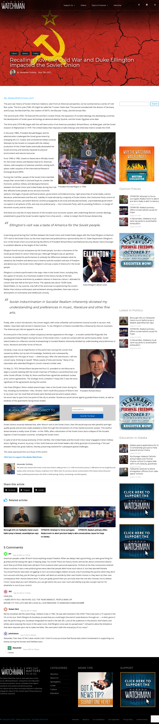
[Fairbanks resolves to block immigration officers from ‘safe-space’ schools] (123, 472)
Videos (83, 5)
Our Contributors (99, 719)
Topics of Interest (99, 5)
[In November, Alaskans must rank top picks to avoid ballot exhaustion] (123, 222)
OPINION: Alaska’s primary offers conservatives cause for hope (143, 209)
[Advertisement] (136, 126)
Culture (14, 53)
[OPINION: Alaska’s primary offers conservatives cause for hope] (123, 211)
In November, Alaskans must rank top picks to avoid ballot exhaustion (143, 221)
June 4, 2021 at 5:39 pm (31, 649)
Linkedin (40, 490)
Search (155, 104)
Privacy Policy (128, 719)
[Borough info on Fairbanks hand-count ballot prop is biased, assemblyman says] (123, 321)
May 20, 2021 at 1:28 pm (29, 610)
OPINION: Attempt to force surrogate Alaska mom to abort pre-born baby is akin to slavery (144, 198)
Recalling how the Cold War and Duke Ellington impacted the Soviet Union (72, 62)
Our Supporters (113, 719)
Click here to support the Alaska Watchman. (23, 457)
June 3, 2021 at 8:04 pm (28, 635)
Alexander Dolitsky (25, 464)
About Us (86, 719)
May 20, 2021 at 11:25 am (21, 555)
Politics (36, 53)
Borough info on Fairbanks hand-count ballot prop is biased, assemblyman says (142, 320)
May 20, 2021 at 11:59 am (22, 593)
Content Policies (142, 719)
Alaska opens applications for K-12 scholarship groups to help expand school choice (144, 447)
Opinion (25, 53)
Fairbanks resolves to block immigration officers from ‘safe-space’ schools (144, 471)
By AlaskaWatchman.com (19, 98)
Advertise (117, 5)
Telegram (26, 490)
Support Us (68, 5)
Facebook (11, 490)
